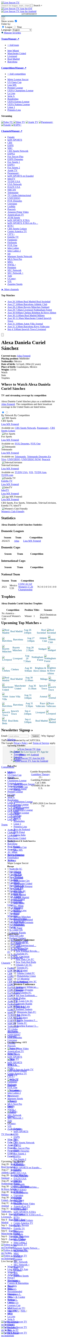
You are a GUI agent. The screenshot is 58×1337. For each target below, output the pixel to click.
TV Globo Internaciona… (26, 1187)
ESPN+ (17, 1156)
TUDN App (40, 472)
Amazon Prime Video (24, 1203)
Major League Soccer (24, 784)
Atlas (16, 541)
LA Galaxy (22, 1017)
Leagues (11, 772)
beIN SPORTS (21, 1131)
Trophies (5, 378)
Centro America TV (23, 1223)
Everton (17, 889)
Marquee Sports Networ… (27, 1248)
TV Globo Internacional (19, 195)
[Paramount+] (46, 122)
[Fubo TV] (7, 122)
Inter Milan (19, 903)
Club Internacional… (26, 945)
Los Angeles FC (24, 992)
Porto (16, 914)
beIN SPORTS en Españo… (28, 1167)
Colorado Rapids (24, 1003)
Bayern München (22, 916)
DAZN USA (20, 1178)
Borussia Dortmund (23, 919)
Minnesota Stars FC (26, 1012)
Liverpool (18, 878)
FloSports (18, 1234)
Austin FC (22, 1023)
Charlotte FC (22, 953)
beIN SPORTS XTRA (25, 1212)
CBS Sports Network (24, 1142)
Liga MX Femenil (10, 424)
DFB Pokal (19, 832)
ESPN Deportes (21, 1151)
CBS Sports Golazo (23, 1220)
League (8, 27)
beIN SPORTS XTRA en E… (28, 1214)
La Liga (17, 815)
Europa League (21, 804)
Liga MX (18, 850)
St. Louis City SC (24, 1001)
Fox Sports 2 (20, 1159)
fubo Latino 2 (20, 1242)
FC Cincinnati (22, 956)
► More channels (10, 289)
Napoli (17, 908)
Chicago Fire (22, 948)
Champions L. (14, 1294)
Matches (11, 739)
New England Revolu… (27, 951)
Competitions (8, 68)
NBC (16, 1139)
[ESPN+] (16, 125)
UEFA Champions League (20, 90)
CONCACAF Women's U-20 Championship (25, 587)
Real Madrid (20, 894)
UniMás (17, 1198)
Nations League (21, 807)
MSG (16, 1253)
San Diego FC (24, 1014)
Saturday (18, 757)
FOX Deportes (21, 1192)
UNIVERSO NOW (31, 459)
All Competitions (15, 855)
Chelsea (17, 875)
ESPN (17, 1137)
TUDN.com (7, 475)
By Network (7, 415)
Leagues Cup (20, 847)
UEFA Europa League (18, 101)
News (10, 1286)
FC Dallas (21, 998)
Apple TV (19, 1162)
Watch (4, 372)
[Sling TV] (19, 122)
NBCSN (18, 1181)
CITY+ (17, 1225)
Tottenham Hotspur (23, 886)
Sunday (17, 760)
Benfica (17, 911)
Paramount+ (20, 1164)
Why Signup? (48, 736)
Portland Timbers (24, 1009)
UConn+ (18, 1270)
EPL (9, 1313)
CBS (16, 1134)
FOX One (19, 1237)
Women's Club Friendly (12, 511)
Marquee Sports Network (19, 256)
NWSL (17, 789)
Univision (18, 1195)
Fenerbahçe (19, 925)
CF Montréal (23, 978)
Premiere (18, 1259)
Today (17, 751)
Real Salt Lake (23, 1006)
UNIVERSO (20, 1189)
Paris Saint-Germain (23, 922)
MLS (10, 1308)
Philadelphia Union (26, 976)
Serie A (17, 818)
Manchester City (22, 880)
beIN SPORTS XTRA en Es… (22, 223)
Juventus (18, 900)
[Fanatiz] (6, 125)
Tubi (16, 1267)
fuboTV (17, 1170)
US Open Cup (21, 787)
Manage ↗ (13, 39)
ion (15, 1245)
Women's (11, 1289)
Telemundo (19, 1184)
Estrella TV (19, 1228)
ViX (16, 1273)
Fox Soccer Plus (22, 1148)
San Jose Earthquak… (26, 995)
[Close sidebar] (2, 334)
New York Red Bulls (26, 962)
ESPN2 (17, 1145)
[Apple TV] (32, 122)
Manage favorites (12, 32)
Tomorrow (19, 754)
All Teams (12, 1031)
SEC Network (21, 1262)
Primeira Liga (20, 826)
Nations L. (12, 1299)
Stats (3, 375)
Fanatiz (17, 1128)
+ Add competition (16, 74)
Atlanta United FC (26, 973)
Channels (12, 1036)
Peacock (18, 1201)
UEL (9, 1297)
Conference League (23, 810)
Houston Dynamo (24, 990)
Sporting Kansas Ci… (27, 1026)
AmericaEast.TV (22, 1206)
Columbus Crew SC (27, 981)
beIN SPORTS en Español (20, 176)
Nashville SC (22, 942)
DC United (22, 970)
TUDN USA (20, 1173)
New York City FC (25, 959)
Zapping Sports (21, 1275)
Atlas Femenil (23, 355)
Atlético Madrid (21, 897)
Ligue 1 (17, 824)
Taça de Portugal (22, 829)
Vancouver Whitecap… (27, 987)
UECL (10, 1302)
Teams (10, 860)
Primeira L (12, 1327)
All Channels (13, 1281)
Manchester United (23, 883)
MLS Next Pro (21, 1250)
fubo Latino (19, 1239)
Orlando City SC (24, 965)
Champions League (23, 801)
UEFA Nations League (18, 104)
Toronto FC (22, 967)
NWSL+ (18, 1256)
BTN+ (17, 1217)
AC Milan (19, 905)
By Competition (22, 415)
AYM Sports (20, 1209)
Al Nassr (18, 928)
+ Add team (13, 45)
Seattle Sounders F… (27, 1020)
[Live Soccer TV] (10, 2)
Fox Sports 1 (20, 1153)
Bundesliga (19, 821)
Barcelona (19, 892)
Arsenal (17, 872)
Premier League (21, 812)
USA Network (21, 1176)
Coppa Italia (20, 835)
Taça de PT (13, 1330)
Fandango (18, 1231)
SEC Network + (22, 1264)
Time (19, 27)
